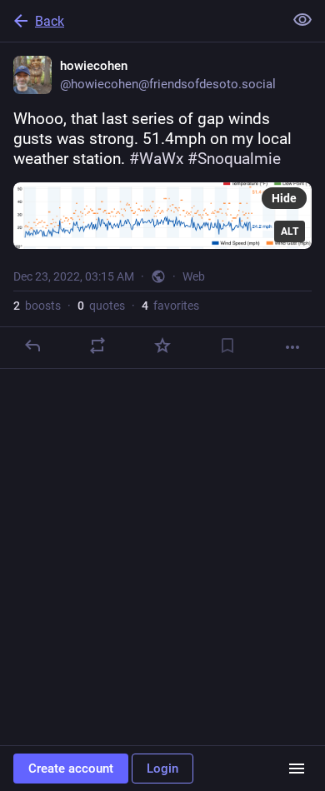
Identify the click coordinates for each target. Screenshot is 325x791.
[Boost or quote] (98, 346)
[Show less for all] (302, 20)
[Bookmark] (228, 346)
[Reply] (32, 346)
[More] (292, 347)
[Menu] (297, 768)
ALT (289, 231)
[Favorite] (162, 346)
